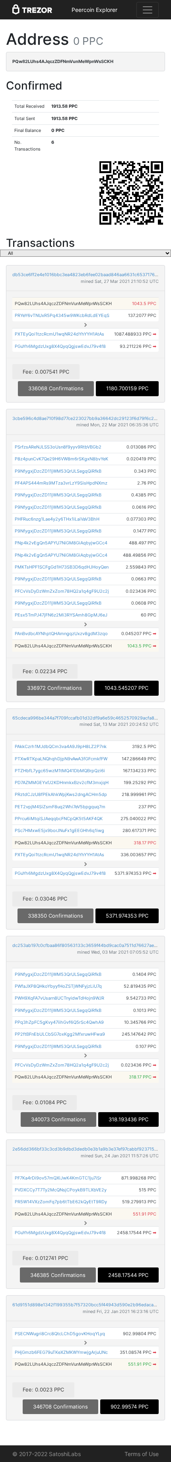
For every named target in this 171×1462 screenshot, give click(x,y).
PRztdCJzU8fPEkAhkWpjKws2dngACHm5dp (61, 794)
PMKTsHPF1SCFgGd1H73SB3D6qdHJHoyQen (62, 567)
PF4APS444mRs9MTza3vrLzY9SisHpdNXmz (61, 483)
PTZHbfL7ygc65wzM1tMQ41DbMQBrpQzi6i (60, 770)
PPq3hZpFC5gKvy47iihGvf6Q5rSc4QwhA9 (59, 1022)
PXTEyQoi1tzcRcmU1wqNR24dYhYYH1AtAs (59, 334)
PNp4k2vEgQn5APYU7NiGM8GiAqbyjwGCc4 (61, 543)
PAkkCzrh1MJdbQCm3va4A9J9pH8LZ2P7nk (61, 746)
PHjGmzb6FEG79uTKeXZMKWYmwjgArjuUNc (61, 1352)
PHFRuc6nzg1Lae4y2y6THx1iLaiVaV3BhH (57, 519)
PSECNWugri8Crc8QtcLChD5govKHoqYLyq (60, 1333)
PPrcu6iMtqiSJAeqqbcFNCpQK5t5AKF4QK (59, 818)
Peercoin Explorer (94, 9)
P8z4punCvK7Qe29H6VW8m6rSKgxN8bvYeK (61, 459)
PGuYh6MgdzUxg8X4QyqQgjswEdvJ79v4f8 (60, 346)
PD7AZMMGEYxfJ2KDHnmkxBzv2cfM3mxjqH (62, 782)
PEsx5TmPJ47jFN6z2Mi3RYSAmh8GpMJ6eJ (61, 615)
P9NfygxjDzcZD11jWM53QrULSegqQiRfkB (58, 471)
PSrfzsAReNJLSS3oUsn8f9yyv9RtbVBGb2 (58, 447)
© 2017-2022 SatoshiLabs (46, 1454)
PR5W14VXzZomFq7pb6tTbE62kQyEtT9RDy (61, 1201)
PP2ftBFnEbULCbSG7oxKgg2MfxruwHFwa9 (60, 1034)
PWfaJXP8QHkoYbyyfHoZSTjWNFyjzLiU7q (58, 986)
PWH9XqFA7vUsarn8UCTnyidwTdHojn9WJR (59, 998)
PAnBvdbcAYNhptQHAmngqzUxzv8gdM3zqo (61, 633)
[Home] (32, 10)
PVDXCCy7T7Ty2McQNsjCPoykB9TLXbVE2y (61, 1190)
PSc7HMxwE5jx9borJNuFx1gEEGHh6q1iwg (59, 830)
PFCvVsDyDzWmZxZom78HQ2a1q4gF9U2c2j (62, 591)
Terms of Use (141, 1454)
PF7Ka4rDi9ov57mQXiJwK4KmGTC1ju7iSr (58, 1178)
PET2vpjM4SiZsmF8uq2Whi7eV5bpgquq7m (60, 806)
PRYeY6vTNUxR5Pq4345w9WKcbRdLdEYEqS (62, 315)
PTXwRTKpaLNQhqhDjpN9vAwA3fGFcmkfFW (61, 759)
